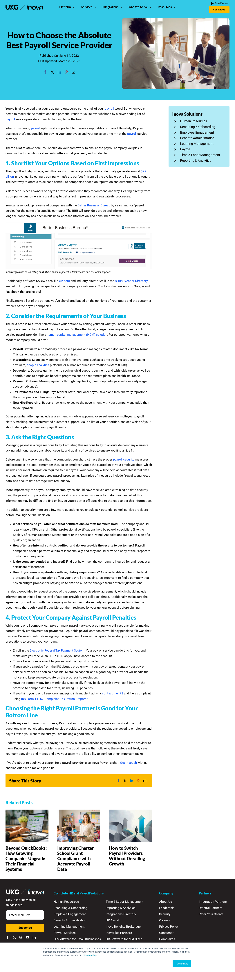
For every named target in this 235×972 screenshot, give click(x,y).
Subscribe (25, 927)
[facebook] (7, 937)
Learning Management (197, 144)
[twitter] (14, 937)
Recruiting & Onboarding (197, 127)
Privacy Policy (168, 926)
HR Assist (112, 920)
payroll (109, 108)
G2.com (64, 281)
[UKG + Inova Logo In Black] (24, 6)
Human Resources (193, 121)
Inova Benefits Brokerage (123, 926)
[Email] (73, 72)
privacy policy (89, 954)
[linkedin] (34, 937)
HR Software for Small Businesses (77, 939)
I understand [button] (182, 963)
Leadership (167, 908)
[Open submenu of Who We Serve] (151, 7)
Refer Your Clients (211, 914)
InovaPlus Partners (119, 933)
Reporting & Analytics (195, 160)
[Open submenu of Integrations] (122, 7)
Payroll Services (65, 933)
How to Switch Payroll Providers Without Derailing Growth (127, 855)
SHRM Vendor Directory (131, 281)
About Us (165, 901)
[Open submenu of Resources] (175, 7)
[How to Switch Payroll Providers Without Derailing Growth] (130, 811)
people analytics (38, 365)
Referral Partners (210, 908)
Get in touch (128, 762)
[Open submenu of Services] (96, 7)
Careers (164, 920)
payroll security (123, 459)
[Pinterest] (66, 72)
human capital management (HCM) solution (77, 334)
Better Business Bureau (94, 205)
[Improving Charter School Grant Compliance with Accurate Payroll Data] (78, 811)
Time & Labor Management (200, 155)
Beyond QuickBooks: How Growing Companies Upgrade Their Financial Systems (26, 858)
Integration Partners (213, 901)
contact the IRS (112, 693)
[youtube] (27, 937)
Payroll (185, 149)
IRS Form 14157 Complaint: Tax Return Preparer (54, 699)
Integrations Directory (121, 914)
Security (164, 914)
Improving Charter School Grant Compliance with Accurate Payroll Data (75, 858)
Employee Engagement (197, 132)
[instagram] (20, 937)
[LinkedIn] (59, 72)
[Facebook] (45, 72)
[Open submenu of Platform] (74, 7)
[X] (52, 72)
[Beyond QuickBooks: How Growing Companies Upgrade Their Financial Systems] (27, 811)
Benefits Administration (197, 138)
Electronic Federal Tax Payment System (57, 650)
